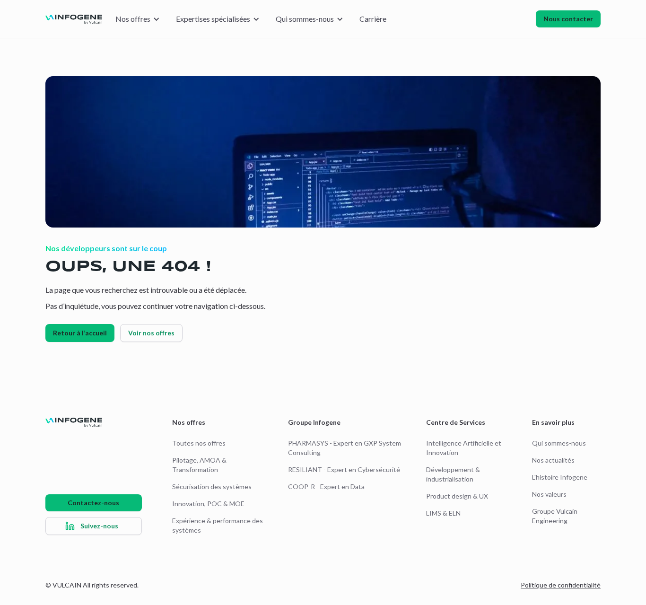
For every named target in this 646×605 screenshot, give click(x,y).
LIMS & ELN (443, 513)
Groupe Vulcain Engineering (554, 516)
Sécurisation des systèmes (212, 486)
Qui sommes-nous (559, 443)
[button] (137, 18)
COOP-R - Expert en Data (326, 486)
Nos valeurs (549, 494)
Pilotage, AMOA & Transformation (199, 464)
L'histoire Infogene (559, 477)
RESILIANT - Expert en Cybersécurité (344, 469)
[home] (73, 19)
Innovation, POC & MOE (208, 504)
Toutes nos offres (199, 443)
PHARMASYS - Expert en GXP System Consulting (344, 447)
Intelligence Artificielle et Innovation (463, 447)
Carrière (372, 18)
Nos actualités (553, 460)
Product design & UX (457, 496)
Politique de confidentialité (561, 585)
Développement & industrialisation (453, 474)
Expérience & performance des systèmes (217, 525)
